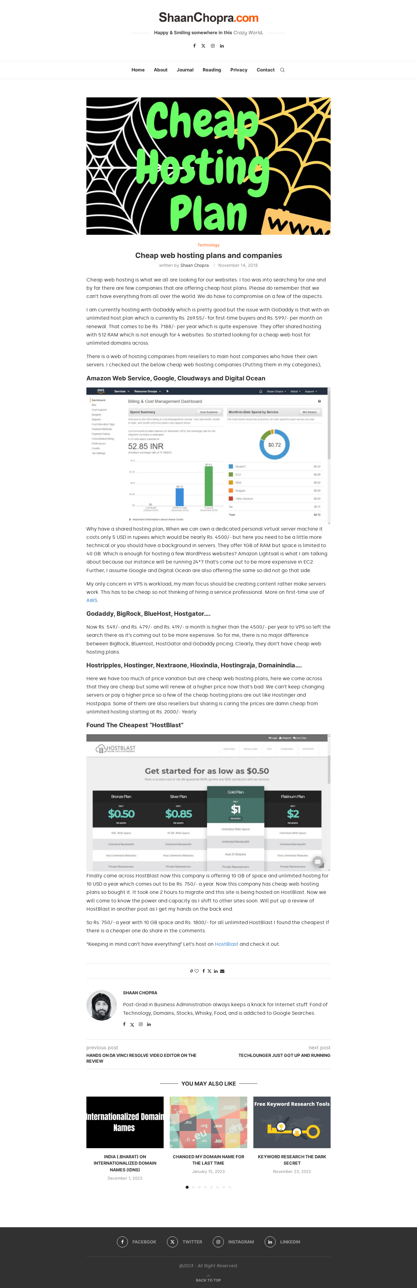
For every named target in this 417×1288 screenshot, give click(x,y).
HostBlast (226, 944)
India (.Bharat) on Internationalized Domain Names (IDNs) (125, 1163)
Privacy (239, 70)
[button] (94, 1142)
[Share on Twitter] (209, 971)
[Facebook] (194, 46)
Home (138, 70)
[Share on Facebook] (203, 971)
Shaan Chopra (194, 265)
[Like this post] (196, 971)
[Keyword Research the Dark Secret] (292, 1122)
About (161, 70)
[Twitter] (203, 46)
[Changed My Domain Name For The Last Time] (208, 1122)
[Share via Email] (222, 971)
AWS (91, 600)
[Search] (282, 70)
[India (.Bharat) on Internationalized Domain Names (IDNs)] (125, 1122)
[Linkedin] (222, 46)
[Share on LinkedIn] (216, 971)
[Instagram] (213, 46)
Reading (212, 70)
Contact (266, 70)
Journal (185, 70)
